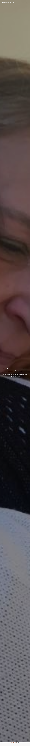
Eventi (9, 374)
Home (4, 374)
